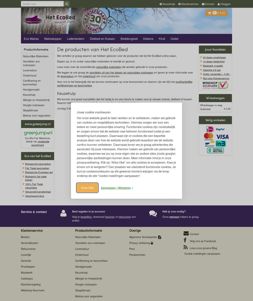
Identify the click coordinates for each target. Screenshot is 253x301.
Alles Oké (87, 187)
